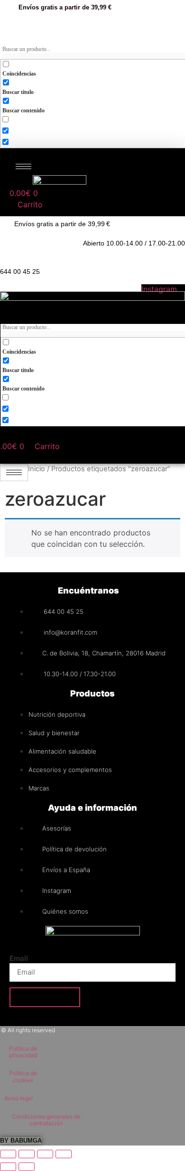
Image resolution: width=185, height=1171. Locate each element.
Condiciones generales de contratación (46, 1120)
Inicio (36, 469)
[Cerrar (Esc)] (64, 1154)
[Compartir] (45, 1154)
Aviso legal (18, 1098)
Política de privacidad (23, 1052)
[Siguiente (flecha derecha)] (26, 1167)
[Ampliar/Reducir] (8, 1154)
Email (18, 958)
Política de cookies (23, 1076)
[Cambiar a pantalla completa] (26, 1154)
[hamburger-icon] (23, 166)
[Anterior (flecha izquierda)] (8, 1167)
